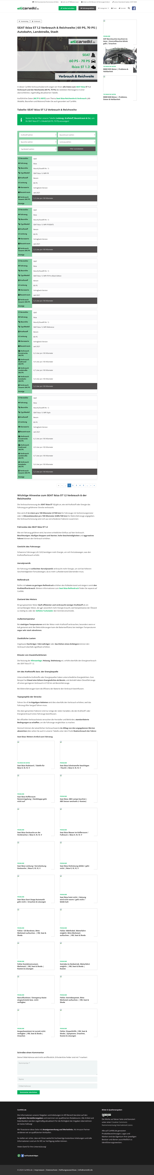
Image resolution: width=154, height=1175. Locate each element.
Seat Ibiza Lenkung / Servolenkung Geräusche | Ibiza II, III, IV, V (31, 867)
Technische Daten (23, 763)
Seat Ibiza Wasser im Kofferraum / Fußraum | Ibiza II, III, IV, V (74, 833)
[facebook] (134, 8)
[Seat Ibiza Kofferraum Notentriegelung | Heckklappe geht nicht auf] (36, 775)
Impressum (39, 1170)
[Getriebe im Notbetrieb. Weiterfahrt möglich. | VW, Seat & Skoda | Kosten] (78, 943)
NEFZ (43, 98)
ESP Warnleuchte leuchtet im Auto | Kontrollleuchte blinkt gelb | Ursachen (115, 41)
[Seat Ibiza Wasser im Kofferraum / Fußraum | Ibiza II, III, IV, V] (78, 809)
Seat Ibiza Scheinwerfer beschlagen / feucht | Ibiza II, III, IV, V (74, 766)
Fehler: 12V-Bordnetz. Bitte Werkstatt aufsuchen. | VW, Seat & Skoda (31, 933)
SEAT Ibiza (80, 87)
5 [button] (83, 485)
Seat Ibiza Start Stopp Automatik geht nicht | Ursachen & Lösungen (31, 900)
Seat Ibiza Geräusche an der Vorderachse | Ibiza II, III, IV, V (29, 833)
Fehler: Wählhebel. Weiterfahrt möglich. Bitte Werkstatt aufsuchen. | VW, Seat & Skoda (73, 933)
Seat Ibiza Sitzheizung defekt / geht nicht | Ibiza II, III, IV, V (74, 867)
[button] (129, 8)
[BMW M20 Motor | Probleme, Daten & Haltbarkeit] (120, 77)
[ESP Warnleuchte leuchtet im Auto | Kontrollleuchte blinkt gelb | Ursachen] (120, 21)
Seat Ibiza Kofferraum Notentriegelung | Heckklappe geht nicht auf (32, 799)
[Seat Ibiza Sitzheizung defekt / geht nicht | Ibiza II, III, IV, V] (78, 843)
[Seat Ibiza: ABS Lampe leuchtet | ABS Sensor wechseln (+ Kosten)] (78, 775)
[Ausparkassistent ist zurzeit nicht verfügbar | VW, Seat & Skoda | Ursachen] (36, 1010)
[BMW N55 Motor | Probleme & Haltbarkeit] (120, 49)
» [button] (94, 485)
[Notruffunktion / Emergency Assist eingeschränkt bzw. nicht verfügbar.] (36, 977)
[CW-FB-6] (27, 1156)
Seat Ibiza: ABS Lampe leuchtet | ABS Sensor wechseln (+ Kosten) (73, 800)
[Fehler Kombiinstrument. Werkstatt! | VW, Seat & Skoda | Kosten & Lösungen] (36, 943)
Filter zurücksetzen (76, 149)
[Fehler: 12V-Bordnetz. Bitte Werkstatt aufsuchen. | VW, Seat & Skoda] (36, 910)
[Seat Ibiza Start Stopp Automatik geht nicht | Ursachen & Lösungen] (36, 876)
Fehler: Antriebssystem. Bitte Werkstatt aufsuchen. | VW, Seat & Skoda (74, 999)
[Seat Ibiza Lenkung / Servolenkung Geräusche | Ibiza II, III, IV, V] (36, 843)
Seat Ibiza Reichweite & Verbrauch (71, 98)
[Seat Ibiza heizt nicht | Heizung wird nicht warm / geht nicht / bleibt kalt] (78, 876)
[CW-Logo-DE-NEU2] (28, 8)
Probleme (63, 763)
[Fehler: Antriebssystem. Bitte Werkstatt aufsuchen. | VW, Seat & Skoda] (78, 977)
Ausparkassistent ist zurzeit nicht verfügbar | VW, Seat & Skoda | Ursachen (31, 1033)
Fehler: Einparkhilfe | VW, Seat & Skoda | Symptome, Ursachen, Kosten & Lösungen (73, 1033)
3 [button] (76, 485)
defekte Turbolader (44, 611)
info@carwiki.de (85, 1170)
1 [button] (69, 485)
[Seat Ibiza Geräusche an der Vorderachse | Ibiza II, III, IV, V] (36, 809)
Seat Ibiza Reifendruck (69, 588)
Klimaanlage (36, 660)
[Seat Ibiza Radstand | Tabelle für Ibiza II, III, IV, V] (36, 742)
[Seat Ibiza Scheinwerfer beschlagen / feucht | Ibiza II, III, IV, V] (78, 742)
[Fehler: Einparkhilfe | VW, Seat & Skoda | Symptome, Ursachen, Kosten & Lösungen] (78, 1010)
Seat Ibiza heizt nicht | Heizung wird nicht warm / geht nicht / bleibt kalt (73, 899)
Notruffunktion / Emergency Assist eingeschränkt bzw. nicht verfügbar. (31, 999)
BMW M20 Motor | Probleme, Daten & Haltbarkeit (115, 98)
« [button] (58, 485)
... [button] (65, 485)
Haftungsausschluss (67, 1170)
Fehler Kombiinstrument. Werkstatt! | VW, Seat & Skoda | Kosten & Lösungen (30, 966)
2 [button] (72, 485)
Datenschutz (51, 1170)
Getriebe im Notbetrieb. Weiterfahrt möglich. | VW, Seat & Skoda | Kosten (75, 966)
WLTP (36, 98)
